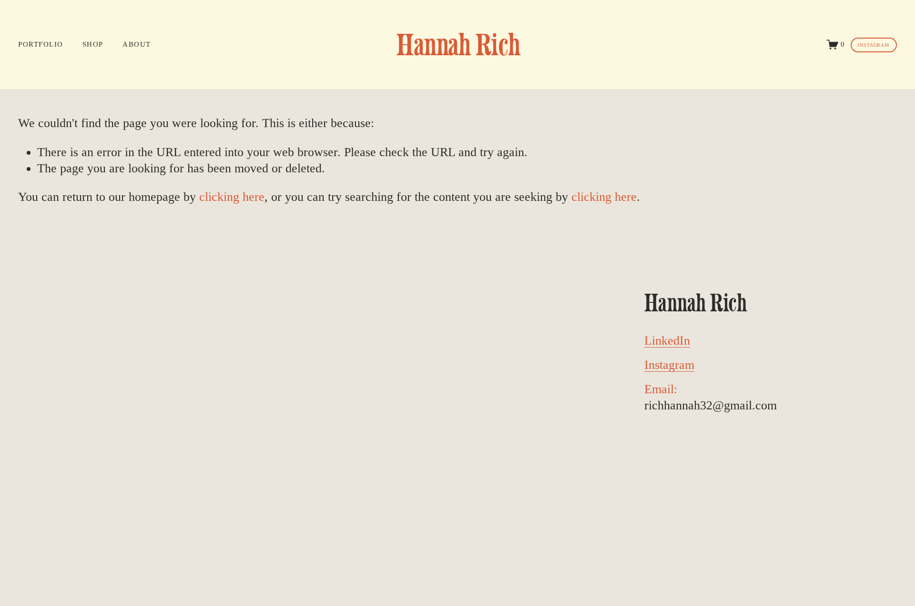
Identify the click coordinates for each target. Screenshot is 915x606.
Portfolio (40, 44)
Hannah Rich (458, 44)
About (136, 44)
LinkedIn (667, 341)
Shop (92, 44)
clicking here (231, 197)
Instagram (873, 45)
